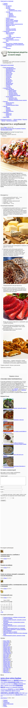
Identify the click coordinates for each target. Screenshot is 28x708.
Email (2, 489)
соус (20, 693)
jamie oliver (5, 678)
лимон (15, 683)
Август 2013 (6, 654)
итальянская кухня (13, 682)
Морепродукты (12, 16)
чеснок (17, 694)
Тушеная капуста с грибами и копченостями (14, 617)
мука (14, 685)
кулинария (3, 683)
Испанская (8, 79)
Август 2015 (6, 640)
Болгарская (9, 74)
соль (17, 692)
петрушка (14, 687)
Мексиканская (9, 83)
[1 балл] (10, 132)
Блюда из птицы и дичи (12, 21)
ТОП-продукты (9, 33)
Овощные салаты (13, 99)
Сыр (10, 35)
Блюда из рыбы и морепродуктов (14, 24)
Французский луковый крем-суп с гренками (14, 628)
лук (2, 685)
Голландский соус (6, 595)
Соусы (7, 27)
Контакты (8, 48)
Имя (2, 486)
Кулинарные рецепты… (7, 119)
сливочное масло (10, 690)
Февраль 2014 (6, 646)
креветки (21, 682)
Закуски (8, 11)
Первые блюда (10, 19)
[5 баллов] (8, 133)
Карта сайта (6, 117)
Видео (4, 42)
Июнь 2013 (6, 656)
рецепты (10, 689)
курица (12, 683)
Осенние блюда (10, 89)
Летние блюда (9, 96)
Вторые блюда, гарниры (12, 20)
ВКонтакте (14, 390)
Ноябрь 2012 (6, 665)
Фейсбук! (23, 390)
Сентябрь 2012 (7, 667)
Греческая (8, 76)
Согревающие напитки (14, 95)
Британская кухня (10, 71)
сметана (18, 690)
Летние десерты (10, 102)
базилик (9, 680)
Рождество (8, 114)
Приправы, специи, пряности (13, 37)
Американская (9, 69)
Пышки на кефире (6, 565)
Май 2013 (5, 657)
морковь (10, 685)
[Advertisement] (14, 525)
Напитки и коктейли (11, 28)
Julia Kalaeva (4, 697)
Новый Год (8, 113)
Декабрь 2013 (6, 649)
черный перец (9, 694)
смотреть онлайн (7, 693)
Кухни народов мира (8, 67)
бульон (12, 680)
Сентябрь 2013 (7, 653)
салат (17, 689)
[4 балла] (3, 133)
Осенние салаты (13, 93)
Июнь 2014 (6, 644)
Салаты (8, 18)
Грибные (11, 14)
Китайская (8, 82)
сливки (2, 690)
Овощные (11, 15)
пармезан (7, 687)
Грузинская (9, 77)
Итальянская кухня (10, 128)
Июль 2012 (6, 668)
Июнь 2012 (6, 670)
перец (11, 687)
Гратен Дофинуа (7, 630)
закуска (2, 682)
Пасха (7, 116)
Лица (7, 41)
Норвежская (9, 84)
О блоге (5, 47)
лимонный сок (21, 683)
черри (14, 694)
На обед (8, 7)
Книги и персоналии (8, 38)
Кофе (10, 36)
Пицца (7, 26)
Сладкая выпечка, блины (15, 10)
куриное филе (8, 683)
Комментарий (4, 476)
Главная (5, 3)
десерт (25, 680)
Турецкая (8, 86)
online (12, 678)
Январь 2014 (6, 648)
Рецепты (5, 4)
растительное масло (4, 689)
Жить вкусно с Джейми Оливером (14, 43)
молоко (6, 685)
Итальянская (9, 80)
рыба (14, 689)
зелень (5, 682)
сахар (21, 689)
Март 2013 (6, 660)
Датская (8, 78)
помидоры (20, 687)
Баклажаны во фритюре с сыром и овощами (14, 629)
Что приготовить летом (6, 129)
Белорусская (9, 73)
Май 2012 (5, 671)
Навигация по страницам (7, 1)
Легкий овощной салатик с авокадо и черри (14, 635)
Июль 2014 (6, 643)
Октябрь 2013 (6, 651)
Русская (8, 85)
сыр (23, 693)
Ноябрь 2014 (6, 642)
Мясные (11, 13)
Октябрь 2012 (6, 666)
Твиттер (16, 388)
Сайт (2, 491)
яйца (21, 694)
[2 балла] (15, 132)
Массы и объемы (10, 32)
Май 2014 (5, 645)
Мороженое (12, 9)
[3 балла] (20, 132)
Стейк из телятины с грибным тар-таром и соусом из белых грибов (14, 443)
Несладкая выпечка (11, 30)
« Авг (2, 612)
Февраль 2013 (6, 661)
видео (16, 680)
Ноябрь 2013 (6, 650)
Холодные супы (13, 97)
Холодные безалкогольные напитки (18, 100)
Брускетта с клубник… (12, 120)
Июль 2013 (6, 655)
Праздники (6, 112)
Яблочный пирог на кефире (10, 631)
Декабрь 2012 (6, 663)
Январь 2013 (6, 662)
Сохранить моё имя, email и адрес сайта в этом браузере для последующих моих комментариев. (13, 495)
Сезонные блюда (7, 88)
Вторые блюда (12, 91)
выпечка (21, 680)
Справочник (6, 31)
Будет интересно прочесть (12, 39)
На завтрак (9, 5)
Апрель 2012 (6, 672)
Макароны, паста (10, 25)
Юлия (5, 127)
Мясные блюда (10, 22)
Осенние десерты (13, 94)
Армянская (9, 72)
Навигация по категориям (7, 65)
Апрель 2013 (6, 659)
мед (3, 685)
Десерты (8, 8)
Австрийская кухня (10, 68)
